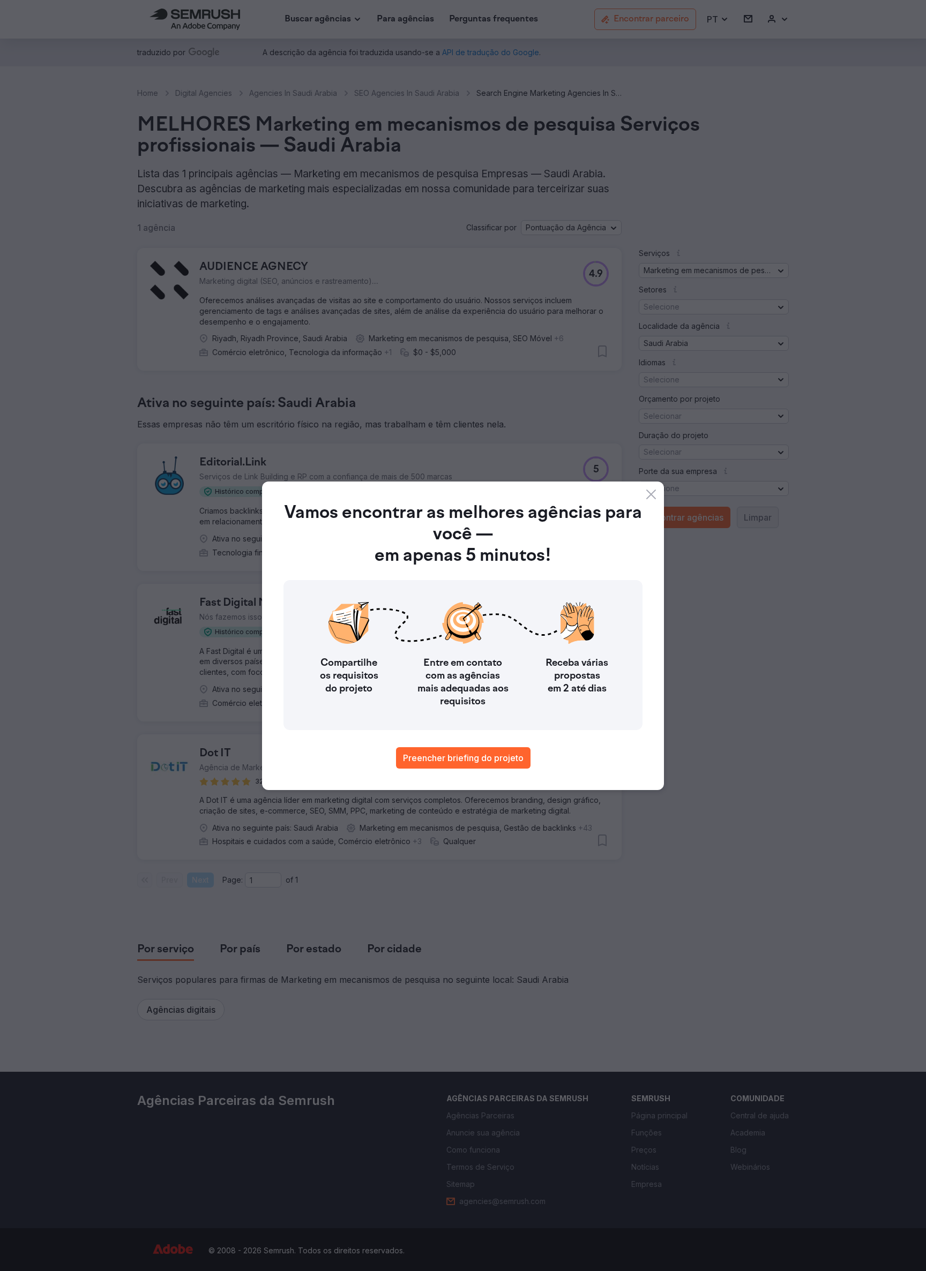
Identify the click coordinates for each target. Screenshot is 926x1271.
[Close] (651, 494)
